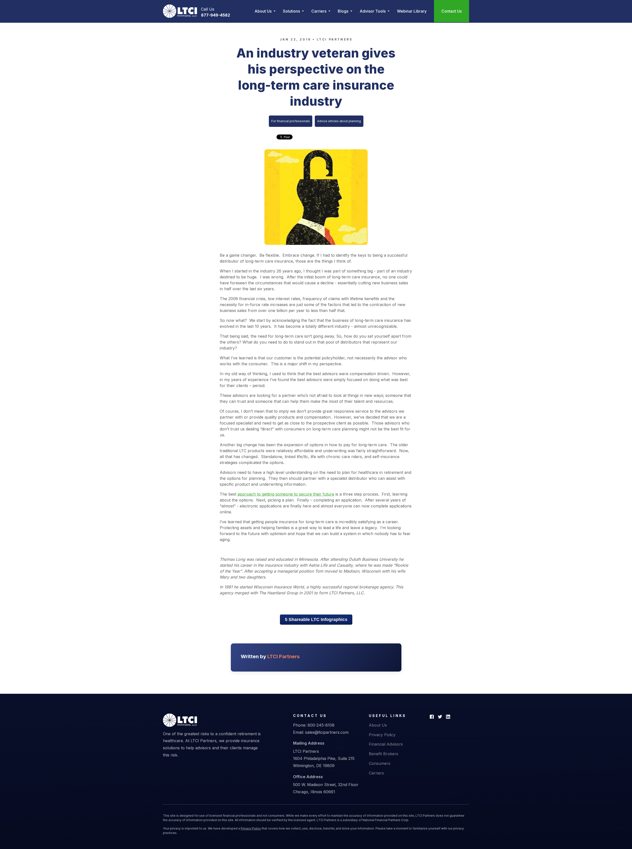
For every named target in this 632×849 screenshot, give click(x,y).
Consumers (379, 763)
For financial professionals (290, 121)
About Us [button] (264, 11)
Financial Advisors (386, 744)
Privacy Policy (382, 734)
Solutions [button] (292, 11)
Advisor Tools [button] (373, 11)
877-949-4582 (215, 15)
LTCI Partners (335, 39)
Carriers (376, 773)
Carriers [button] (319, 11)
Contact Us (451, 11)
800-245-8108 (321, 725)
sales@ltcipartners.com (327, 732)
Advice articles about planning (339, 121)
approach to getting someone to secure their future (285, 494)
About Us (378, 725)
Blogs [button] (343, 11)
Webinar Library (412, 11)
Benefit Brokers (383, 753)
